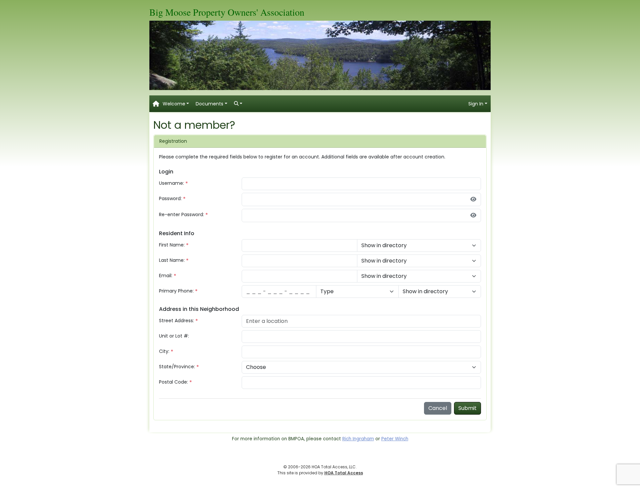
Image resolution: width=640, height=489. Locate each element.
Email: (165, 275)
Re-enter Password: (181, 214)
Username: (171, 183)
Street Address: (176, 320)
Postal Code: (173, 382)
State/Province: (177, 366)
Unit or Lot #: (174, 336)
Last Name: (172, 260)
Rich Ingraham (358, 439)
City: (164, 351)
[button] (176, 104)
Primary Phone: (176, 291)
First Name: (172, 244)
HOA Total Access (343, 473)
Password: (170, 198)
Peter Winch (394, 439)
